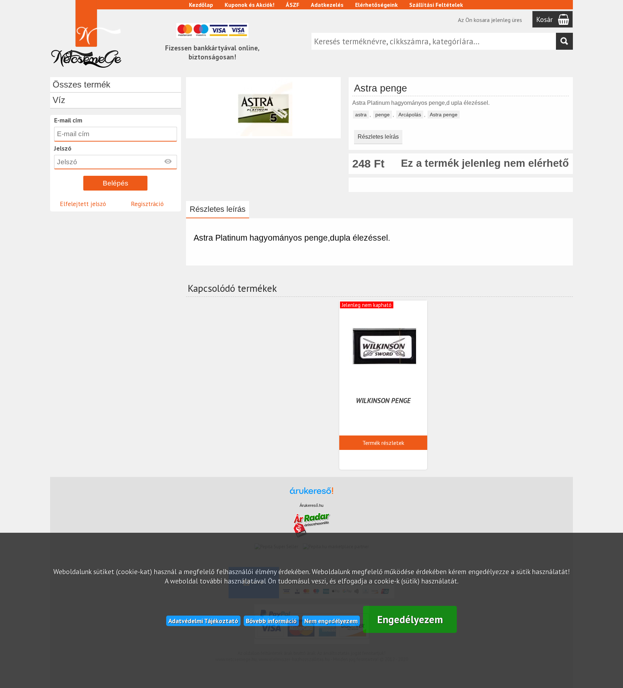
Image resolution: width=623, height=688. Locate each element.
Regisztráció (147, 204)
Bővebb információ (271, 621)
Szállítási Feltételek (436, 4)
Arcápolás (409, 114)
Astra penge (444, 114)
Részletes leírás (378, 137)
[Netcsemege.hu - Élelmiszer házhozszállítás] (86, 69)
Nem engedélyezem (331, 621)
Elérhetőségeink (376, 4)
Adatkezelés (327, 4)
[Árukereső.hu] (311, 494)
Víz (59, 100)
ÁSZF (292, 4)
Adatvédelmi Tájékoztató (203, 621)
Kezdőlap (201, 4)
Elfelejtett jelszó (83, 204)
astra (361, 114)
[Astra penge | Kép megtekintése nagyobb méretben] (263, 135)
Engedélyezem (410, 619)
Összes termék (81, 84)
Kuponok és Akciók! (249, 4)
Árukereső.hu (311, 505)
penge (382, 114)
